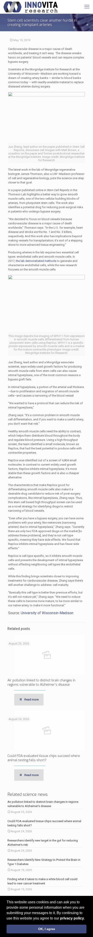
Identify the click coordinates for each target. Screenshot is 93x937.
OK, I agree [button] (46, 929)
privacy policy (72, 918)
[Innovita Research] (30, 6)
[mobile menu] (87, 7)
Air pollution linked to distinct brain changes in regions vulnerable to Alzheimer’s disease (41, 682)
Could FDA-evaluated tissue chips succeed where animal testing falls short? (43, 758)
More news (72, 892)
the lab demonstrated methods (36, 261)
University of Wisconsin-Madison (47, 613)
